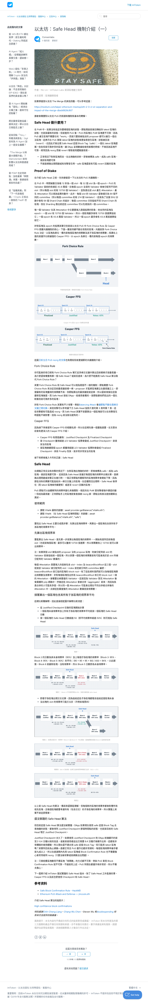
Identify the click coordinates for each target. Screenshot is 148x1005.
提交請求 (83, 968)
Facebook (36, 937)
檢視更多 (11, 209)
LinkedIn (44, 937)
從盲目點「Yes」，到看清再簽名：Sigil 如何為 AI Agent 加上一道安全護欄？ (18, 140)
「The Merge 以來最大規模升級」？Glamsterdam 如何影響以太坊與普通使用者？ (18, 159)
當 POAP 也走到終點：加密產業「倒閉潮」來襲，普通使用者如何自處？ (18, 178)
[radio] (68, 954)
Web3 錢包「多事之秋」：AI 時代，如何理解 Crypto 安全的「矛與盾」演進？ (18, 73)
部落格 (63, 16)
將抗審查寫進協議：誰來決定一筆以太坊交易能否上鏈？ (18, 124)
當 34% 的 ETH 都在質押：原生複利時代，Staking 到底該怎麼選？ (18, 39)
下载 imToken (134, 5)
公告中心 (53, 16)
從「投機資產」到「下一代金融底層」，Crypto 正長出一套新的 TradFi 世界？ (18, 197)
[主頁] (10, 6)
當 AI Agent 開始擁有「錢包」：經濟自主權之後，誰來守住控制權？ (18, 108)
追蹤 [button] (113, 38)
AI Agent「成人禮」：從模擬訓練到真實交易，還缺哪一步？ (18, 56)
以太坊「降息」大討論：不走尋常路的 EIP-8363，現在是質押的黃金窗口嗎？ (18, 91)
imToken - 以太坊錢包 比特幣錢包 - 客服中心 (26, 16)
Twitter (40, 937)
